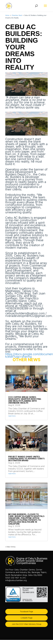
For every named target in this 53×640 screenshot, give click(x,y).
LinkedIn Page (26, 618)
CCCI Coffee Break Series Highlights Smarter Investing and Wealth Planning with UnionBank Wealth (24, 400)
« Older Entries (10, 547)
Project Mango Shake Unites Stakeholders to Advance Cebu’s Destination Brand (26, 459)
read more (12, 416)
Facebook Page (26, 611)
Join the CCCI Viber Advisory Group (26, 624)
